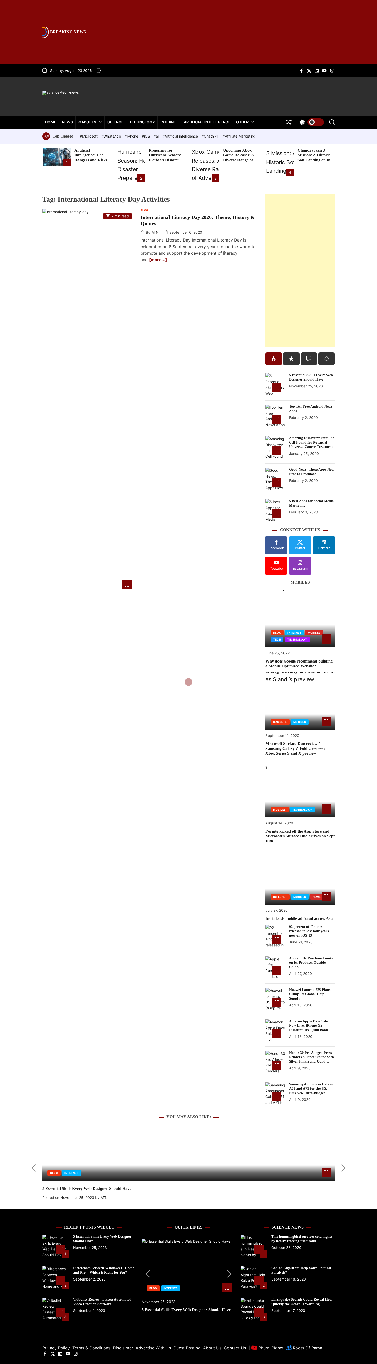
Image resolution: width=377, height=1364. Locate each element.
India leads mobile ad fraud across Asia (299, 918)
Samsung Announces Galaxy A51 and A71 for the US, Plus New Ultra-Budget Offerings (311, 1090)
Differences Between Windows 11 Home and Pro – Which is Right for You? (103, 1270)
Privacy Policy (56, 1347)
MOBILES (314, 632)
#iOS (146, 136)
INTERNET (169, 122)
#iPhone (132, 136)
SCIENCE (115, 122)
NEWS (67, 122)
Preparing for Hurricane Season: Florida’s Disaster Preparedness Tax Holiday (165, 160)
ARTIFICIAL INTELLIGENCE (207, 122)
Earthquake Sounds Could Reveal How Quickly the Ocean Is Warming (301, 1302)
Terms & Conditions (91, 1347)
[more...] (158, 259)
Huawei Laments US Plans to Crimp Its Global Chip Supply (311, 994)
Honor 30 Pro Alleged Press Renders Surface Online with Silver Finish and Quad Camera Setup (311, 1059)
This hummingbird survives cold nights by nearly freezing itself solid (301, 1239)
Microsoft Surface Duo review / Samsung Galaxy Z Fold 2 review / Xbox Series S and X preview (295, 748)
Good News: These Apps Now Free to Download (311, 472)
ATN (155, 232)
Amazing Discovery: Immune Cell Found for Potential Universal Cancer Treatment (311, 442)
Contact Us (235, 1347)
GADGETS (87, 122)
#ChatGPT (211, 136)
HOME (50, 122)
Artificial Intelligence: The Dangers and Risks (90, 155)
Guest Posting (187, 1347)
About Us (212, 1347)
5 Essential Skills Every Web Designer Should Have (311, 377)
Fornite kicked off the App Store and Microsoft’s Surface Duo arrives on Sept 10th (300, 836)
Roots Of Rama (307, 1347)
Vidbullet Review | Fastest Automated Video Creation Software (102, 1302)
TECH (277, 639)
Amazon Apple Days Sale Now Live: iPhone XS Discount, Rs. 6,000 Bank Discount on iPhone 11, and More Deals (310, 1029)
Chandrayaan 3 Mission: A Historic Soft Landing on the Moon (314, 157)
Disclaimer (123, 1347)
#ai (157, 136)
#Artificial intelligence (180, 136)
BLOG (144, 210)
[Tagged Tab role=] (326, 358)
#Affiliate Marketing (239, 136)
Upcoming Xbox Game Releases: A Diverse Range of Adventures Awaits (239, 157)
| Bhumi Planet (266, 1347)
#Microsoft (89, 136)
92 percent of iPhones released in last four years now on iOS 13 (309, 931)
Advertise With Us (153, 1347)
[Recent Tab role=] (291, 358)
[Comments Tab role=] (309, 358)
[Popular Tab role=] (273, 358)
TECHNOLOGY (142, 122)
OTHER (242, 122)
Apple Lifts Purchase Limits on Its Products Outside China (311, 962)
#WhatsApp (111, 136)
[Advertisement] (300, 270)
